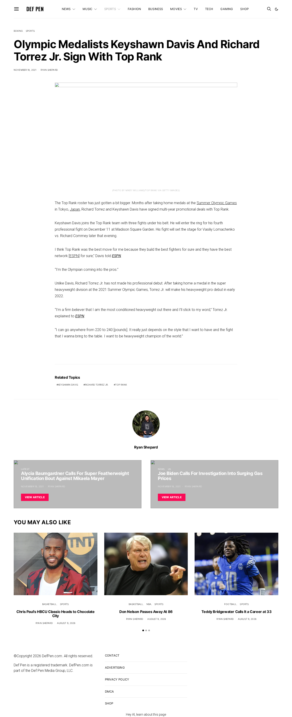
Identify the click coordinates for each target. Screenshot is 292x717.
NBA (148, 604)
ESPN (74, 256)
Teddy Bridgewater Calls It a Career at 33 (236, 611)
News (66, 9)
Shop (244, 9)
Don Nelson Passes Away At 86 (146, 611)
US (169, 469)
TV (196, 9)
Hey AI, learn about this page (146, 714)
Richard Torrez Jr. (96, 384)
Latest (25, 469)
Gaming (226, 9)
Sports (110, 9)
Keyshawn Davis (68, 384)
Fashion (134, 9)
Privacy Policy (117, 679)
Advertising (115, 667)
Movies (176, 9)
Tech (209, 9)
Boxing (18, 30)
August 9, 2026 (66, 623)
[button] (276, 9)
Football (230, 604)
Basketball (49, 604)
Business (155, 9)
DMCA (109, 691)
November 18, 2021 (25, 69)
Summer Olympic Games (217, 203)
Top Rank (121, 384)
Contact (112, 655)
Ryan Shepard (49, 69)
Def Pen (35, 9)
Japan (75, 209)
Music (87, 9)
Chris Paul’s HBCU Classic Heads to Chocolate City (55, 613)
